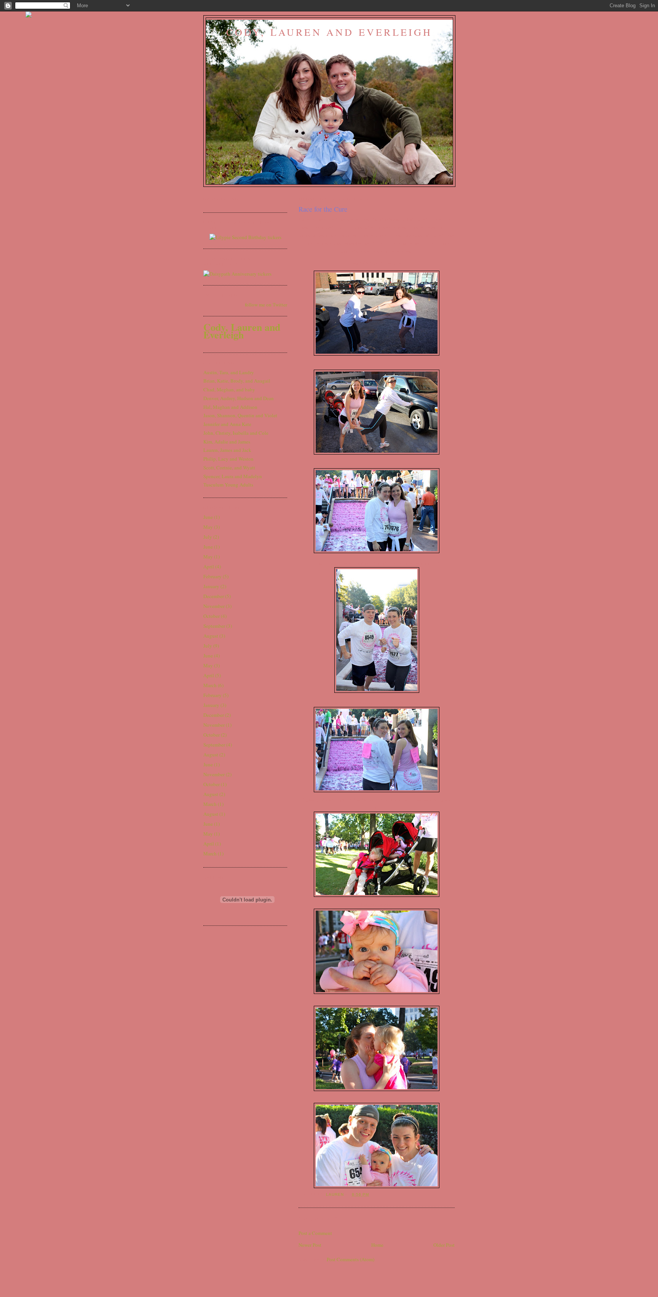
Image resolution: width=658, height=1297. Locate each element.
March (210, 685)
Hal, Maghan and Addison (230, 407)
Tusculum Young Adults (228, 484)
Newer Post (310, 1244)
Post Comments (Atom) (350, 1259)
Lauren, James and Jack (227, 450)
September (214, 625)
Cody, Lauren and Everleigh (329, 32)
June (208, 517)
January (211, 586)
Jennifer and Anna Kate (227, 424)
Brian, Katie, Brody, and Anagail (236, 380)
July (207, 536)
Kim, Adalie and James (226, 441)
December (213, 596)
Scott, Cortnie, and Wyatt (229, 467)
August (210, 635)
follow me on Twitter (266, 304)
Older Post (444, 1244)
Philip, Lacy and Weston (228, 458)
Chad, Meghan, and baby (229, 389)
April (208, 566)
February (212, 576)
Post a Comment (315, 1233)
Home (377, 1244)
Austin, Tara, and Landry (228, 372)
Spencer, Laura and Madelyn (232, 476)
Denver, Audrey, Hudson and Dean (238, 398)
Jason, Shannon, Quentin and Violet (240, 415)
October (211, 616)
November (214, 606)
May (208, 526)
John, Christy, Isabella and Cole (235, 432)
